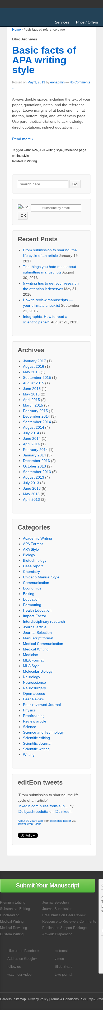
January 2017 (34, 361)
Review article (34, 721)
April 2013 (31, 499)
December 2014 (36, 416)
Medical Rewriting (13, 928)
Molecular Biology (38, 671)
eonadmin (57, 82)
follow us (14, 967)
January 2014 (34, 455)
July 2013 (31, 483)
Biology (29, 555)
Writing (32, 161)
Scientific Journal (37, 743)
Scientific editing (36, 738)
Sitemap (20, 999)
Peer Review (33, 699)
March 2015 (33, 405)
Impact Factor (34, 616)
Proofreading (34, 716)
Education (31, 599)
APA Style (31, 549)
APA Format (33, 544)
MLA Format (33, 660)
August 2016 (33, 366)
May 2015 (31, 394)
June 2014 (32, 438)
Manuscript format (38, 638)
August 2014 (33, 427)
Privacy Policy (38, 999)
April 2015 (31, 400)
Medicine (30, 655)
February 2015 (35, 411)
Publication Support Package (64, 928)
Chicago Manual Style (41, 577)
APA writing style (51, 150)
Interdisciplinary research (44, 621)
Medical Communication (43, 643)
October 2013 (34, 466)
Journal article (34, 627)
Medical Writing (36, 649)
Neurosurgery (34, 688)
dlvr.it (79, 828)
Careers (6, 999)
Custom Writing (12, 934)
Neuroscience (34, 682)
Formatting (32, 605)
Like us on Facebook (23, 951)
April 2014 (31, 444)
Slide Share (63, 967)
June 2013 (32, 488)
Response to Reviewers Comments (69, 921)
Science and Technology (43, 732)
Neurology (31, 677)
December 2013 (36, 461)
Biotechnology (34, 560)
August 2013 (33, 477)
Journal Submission (57, 909)
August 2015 (33, 383)
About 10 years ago (30, 798)
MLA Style (31, 666)
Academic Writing (37, 538)
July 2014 (31, 433)
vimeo (59, 959)
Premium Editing (12, 902)
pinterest (61, 951)
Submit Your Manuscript (47, 885)
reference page (75, 150)
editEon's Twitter (60, 798)
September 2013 (37, 472)
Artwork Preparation (57, 934)
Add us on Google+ (22, 959)
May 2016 (31, 372)
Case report (33, 566)
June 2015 (32, 388)
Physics (29, 710)
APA (35, 150)
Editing (28, 594)
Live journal (63, 974)
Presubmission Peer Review (63, 915)
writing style (20, 156)
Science (29, 727)
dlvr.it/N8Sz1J (59, 820)
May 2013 (31, 494)
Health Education (37, 610)
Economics (32, 588)
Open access (34, 693)
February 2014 (35, 449)
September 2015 (37, 377)
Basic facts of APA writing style (44, 60)
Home (16, 29)
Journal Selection (37, 632)
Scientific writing (36, 749)
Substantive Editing (15, 909)
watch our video (19, 974)
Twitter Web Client (29, 801)
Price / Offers (87, 22)
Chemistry (31, 571)
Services (62, 22)
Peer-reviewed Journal (42, 704)
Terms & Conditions (65, 999)
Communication (36, 582)
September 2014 (37, 422)
